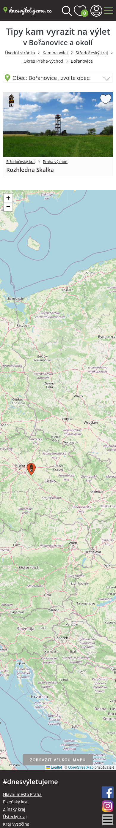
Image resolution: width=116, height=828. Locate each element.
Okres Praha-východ (43, 61)
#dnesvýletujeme (30, 781)
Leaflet (56, 767)
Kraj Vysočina (16, 824)
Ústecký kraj (15, 816)
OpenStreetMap (81, 767)
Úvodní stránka (20, 53)
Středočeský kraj (92, 53)
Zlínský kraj (14, 809)
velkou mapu (58, 759)
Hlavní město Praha (22, 794)
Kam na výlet (55, 53)
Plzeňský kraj (16, 802)
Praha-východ (55, 161)
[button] (30, 468)
